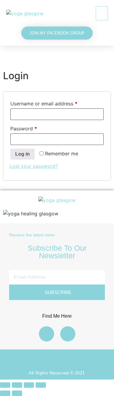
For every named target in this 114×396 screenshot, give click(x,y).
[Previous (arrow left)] (5, 393)
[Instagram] (67, 333)
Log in (22, 154)
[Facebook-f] (46, 333)
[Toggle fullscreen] (17, 385)
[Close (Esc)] (41, 385)
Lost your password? (33, 166)
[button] (102, 13)
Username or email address (54, 103)
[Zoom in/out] (5, 385)
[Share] (29, 385)
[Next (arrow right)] (17, 393)
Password (33, 128)
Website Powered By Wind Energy (57, 359)
